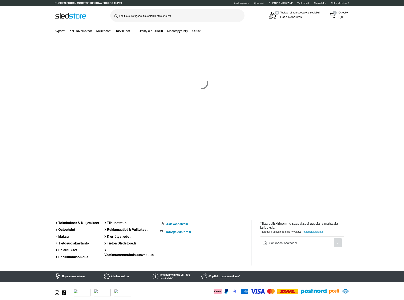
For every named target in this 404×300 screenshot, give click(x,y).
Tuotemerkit (303, 3)
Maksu (63, 236)
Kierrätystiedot (118, 236)
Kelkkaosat (103, 30)
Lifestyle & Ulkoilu (150, 30)
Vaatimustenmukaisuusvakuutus (130, 254)
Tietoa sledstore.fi (340, 3)
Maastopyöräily (177, 30)
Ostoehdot (66, 229)
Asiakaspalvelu (241, 3)
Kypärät (60, 30)
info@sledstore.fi (178, 232)
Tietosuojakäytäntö (73, 243)
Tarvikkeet (123, 30)
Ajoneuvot (259, 3)
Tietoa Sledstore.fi (121, 243)
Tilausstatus (116, 222)
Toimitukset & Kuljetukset (78, 222)
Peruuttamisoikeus (72, 256)
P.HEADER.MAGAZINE (281, 3)
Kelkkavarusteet (80, 30)
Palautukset (67, 249)
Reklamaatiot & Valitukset (127, 229)
